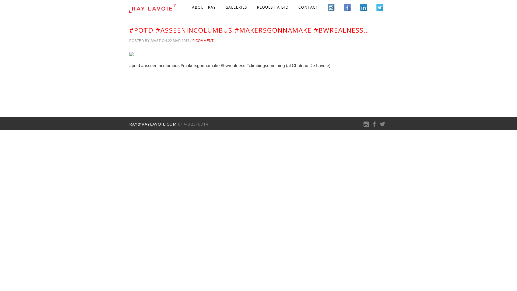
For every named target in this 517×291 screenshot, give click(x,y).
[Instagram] (366, 125)
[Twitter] (382, 125)
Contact (308, 7)
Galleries (236, 7)
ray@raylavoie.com (153, 124)
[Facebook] (374, 125)
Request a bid (273, 7)
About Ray (204, 7)
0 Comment (203, 41)
